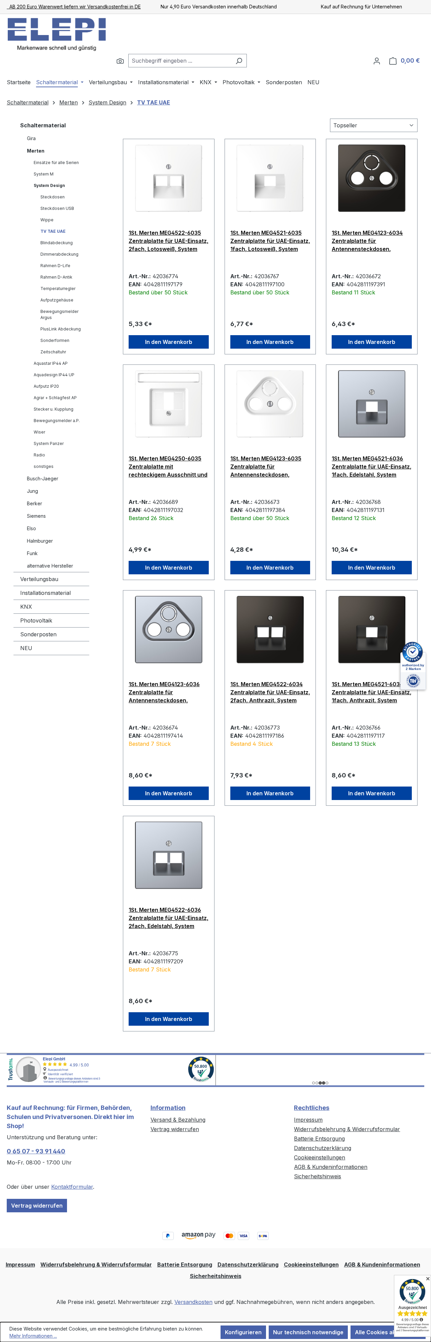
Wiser (39, 432)
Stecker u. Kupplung (53, 409)
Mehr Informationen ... (33, 1336)
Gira (31, 138)
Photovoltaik (36, 620)
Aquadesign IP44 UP (54, 374)
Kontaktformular (72, 1186)
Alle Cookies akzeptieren (388, 1332)
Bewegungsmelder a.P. (57, 420)
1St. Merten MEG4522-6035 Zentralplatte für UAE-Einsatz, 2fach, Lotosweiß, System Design (168, 240)
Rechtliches (311, 1107)
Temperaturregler (57, 288)
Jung (32, 491)
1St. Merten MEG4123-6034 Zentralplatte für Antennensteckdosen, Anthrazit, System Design (367, 240)
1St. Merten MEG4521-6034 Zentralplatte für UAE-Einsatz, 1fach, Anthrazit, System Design (371, 692)
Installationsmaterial (45, 592)
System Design (49, 185)
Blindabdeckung (56, 242)
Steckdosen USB (57, 208)
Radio (39, 454)
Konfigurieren (243, 1332)
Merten (35, 151)
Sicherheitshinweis (317, 1176)
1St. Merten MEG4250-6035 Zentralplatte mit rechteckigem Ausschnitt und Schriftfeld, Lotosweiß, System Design (168, 466)
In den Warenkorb (168, 342)
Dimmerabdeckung (59, 254)
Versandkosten (193, 1302)
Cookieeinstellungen (319, 1157)
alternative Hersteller (50, 566)
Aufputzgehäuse (56, 299)
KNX (26, 606)
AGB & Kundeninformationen (330, 1166)
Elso (31, 528)
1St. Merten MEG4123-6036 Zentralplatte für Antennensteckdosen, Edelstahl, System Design (164, 692)
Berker (34, 503)
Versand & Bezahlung (178, 1119)
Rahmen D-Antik (56, 277)
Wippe (47, 219)
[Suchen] (120, 60)
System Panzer (49, 443)
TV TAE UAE (53, 231)
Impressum (308, 1119)
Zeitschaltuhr (53, 351)
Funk (32, 553)
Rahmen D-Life (55, 265)
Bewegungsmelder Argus (59, 314)
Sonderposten (38, 634)
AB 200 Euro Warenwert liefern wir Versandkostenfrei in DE (74, 6)
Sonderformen (54, 340)
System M (44, 174)
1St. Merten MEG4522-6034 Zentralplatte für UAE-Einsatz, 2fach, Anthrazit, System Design (270, 692)
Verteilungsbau (39, 579)
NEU (26, 648)
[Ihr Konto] (377, 60)
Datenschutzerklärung (322, 1148)
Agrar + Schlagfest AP (55, 397)
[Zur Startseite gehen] (57, 34)
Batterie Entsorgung (319, 1138)
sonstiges (44, 466)
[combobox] (179, 60)
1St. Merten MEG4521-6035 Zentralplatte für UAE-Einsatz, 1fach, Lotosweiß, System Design (270, 240)
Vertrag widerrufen (37, 1205)
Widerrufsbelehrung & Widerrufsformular (347, 1129)
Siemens (36, 516)
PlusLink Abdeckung (60, 328)
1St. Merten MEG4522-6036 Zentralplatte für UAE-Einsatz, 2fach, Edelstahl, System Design (168, 917)
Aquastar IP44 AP (51, 363)
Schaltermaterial (43, 125)
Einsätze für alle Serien (56, 162)
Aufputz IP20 (46, 386)
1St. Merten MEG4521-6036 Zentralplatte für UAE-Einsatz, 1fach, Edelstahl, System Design (371, 466)
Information (168, 1107)
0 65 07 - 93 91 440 (36, 1151)
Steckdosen (52, 196)
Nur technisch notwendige (308, 1332)
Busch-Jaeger (42, 478)
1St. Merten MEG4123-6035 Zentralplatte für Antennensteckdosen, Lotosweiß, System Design (265, 466)
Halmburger (40, 541)
